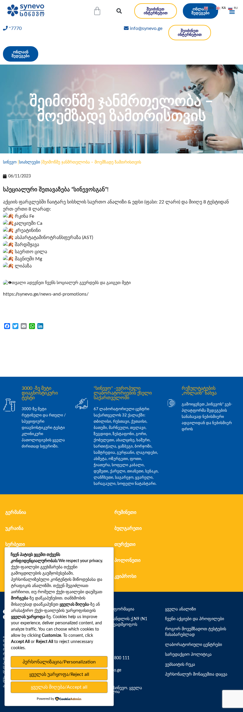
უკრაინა (14, 528)
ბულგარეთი (128, 528)
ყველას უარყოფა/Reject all (59, 674)
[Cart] (97, 11)
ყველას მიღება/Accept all (59, 687)
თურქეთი (124, 544)
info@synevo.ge (146, 28)
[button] (119, 11)
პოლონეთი (127, 560)
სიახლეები (29, 162)
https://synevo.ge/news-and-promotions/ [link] (46, 294)
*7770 (15, 28)
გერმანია (15, 512)
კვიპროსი (125, 576)
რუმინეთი (125, 512)
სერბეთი (15, 544)
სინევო (10, 162)
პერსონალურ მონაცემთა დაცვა (196, 674)
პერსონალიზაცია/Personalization (59, 662)
